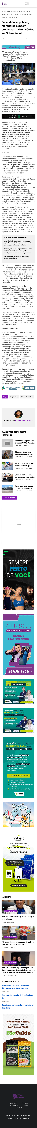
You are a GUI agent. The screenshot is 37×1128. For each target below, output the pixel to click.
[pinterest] (15, 403)
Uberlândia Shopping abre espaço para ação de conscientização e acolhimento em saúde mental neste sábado (18, 243)
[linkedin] (20, 403)
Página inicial (6, 11)
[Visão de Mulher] (4, 5)
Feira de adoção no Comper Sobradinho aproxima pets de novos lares (18, 943)
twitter (25, 1105)
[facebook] (3, 403)
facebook (25, 1103)
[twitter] (7, 403)
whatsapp (13, 1103)
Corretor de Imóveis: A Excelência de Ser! (17, 992)
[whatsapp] (11, 403)
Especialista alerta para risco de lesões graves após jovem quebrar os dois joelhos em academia (24, 464)
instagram (14, 1105)
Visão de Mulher (16, 11)
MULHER (18, 445)
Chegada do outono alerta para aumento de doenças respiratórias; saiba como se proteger (24, 453)
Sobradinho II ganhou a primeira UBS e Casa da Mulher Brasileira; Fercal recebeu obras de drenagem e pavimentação (25, 442)
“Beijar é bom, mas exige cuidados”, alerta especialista (16, 258)
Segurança (14, 397)
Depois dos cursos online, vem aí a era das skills (18, 1002)
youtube (19, 1108)
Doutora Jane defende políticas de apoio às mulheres (18, 918)
